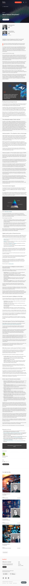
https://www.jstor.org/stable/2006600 (7, 439)
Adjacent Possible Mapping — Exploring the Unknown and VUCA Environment (12, 432)
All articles (19, 564)
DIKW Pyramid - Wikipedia (8, 211)
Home (19, 561)
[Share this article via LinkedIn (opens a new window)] (3, 461)
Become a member (20, 565)
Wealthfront (15, 243)
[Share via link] (8, 461)
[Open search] (23, 2)
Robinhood (5, 241)
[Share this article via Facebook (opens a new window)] (4, 461)
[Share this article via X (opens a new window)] (6, 461)
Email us (14, 446)
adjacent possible (11, 263)
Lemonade (10, 245)
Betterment (10, 243)
